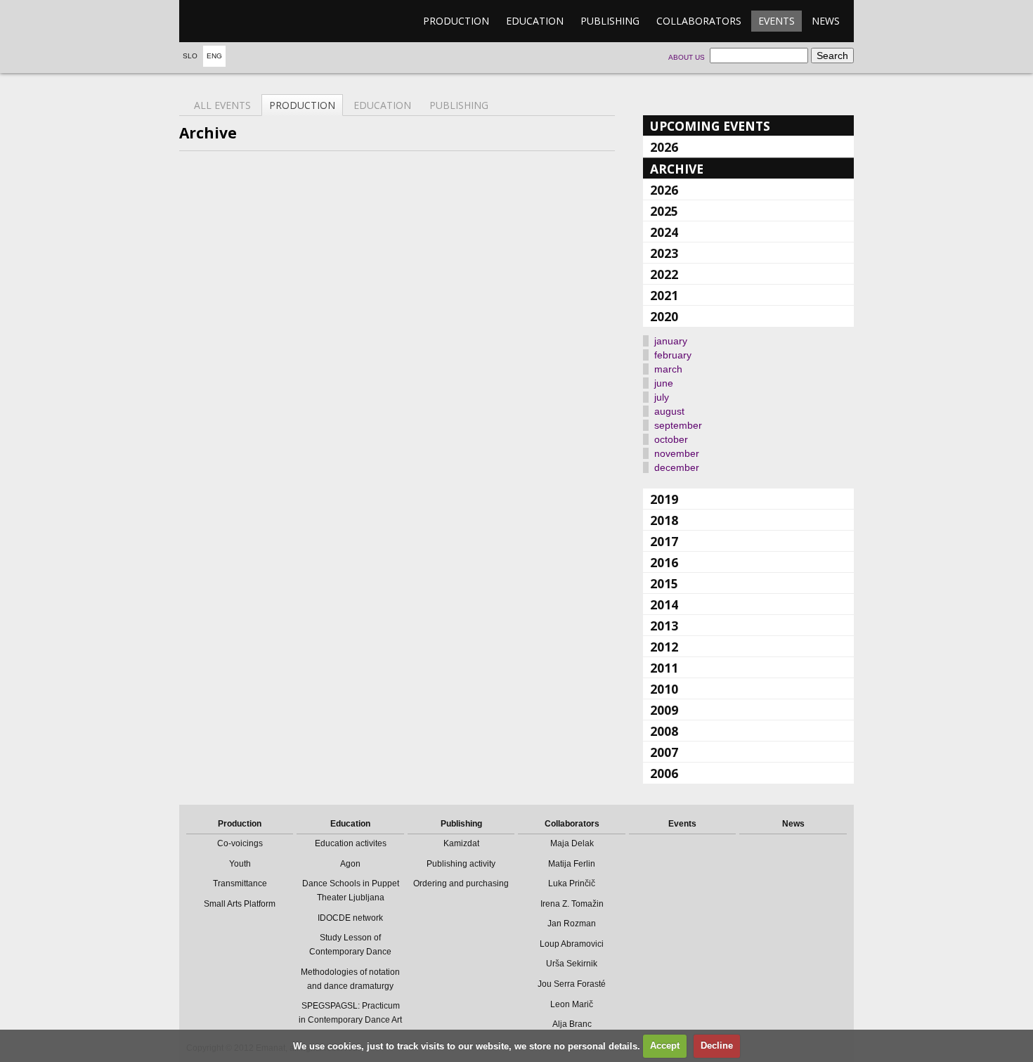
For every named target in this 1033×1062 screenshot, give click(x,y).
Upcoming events (710, 125)
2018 (664, 520)
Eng (214, 56)
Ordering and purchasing (461, 883)
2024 (664, 232)
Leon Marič (571, 1004)
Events (776, 20)
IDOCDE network (350, 918)
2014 (664, 604)
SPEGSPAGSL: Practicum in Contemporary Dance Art (350, 1013)
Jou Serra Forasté (572, 984)
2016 (664, 562)
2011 (664, 667)
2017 (664, 541)
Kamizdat (461, 843)
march (668, 369)
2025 (664, 210)
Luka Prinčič (571, 883)
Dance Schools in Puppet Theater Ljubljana (350, 890)
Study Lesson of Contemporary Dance (350, 945)
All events (222, 105)
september (678, 425)
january (670, 341)
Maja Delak (572, 843)
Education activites (350, 843)
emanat (246, 21)
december (676, 467)
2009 (664, 709)
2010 (664, 688)
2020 (664, 316)
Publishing (609, 20)
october (671, 439)
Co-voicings (240, 843)
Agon (350, 864)
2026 (664, 146)
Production (456, 20)
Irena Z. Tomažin (572, 904)
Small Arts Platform (239, 904)
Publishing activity (461, 864)
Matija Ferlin (571, 864)
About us (686, 57)
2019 (664, 499)
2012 (664, 646)
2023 (664, 253)
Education (535, 20)
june (663, 383)
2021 (664, 295)
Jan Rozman (571, 923)
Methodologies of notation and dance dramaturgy (350, 979)
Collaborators (698, 20)
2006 (664, 773)
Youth (240, 864)
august (669, 411)
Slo (190, 56)
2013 (664, 625)
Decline (717, 1045)
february (672, 355)
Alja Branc (572, 1024)
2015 (664, 583)
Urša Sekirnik (571, 964)
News (826, 20)
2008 (664, 731)
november (676, 453)
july (661, 397)
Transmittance (240, 883)
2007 (664, 752)
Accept (665, 1045)
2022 (664, 274)
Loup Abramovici (572, 944)
